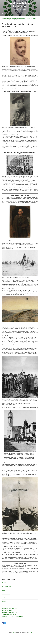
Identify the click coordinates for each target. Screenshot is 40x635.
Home (3, 18)
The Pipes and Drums (6, 594)
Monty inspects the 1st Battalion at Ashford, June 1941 (12, 616)
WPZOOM (30, 632)
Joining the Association (6, 586)
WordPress (14, 632)
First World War (33, 18)
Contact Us (4, 601)
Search (37, 14)
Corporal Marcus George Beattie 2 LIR (9, 608)
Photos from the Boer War (7, 610)
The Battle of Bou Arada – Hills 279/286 (9, 612)
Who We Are (4, 582)
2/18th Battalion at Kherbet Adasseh (9, 614)
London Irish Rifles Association (20, 5)
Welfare (3, 590)
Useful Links (4, 597)
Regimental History (7, 18)
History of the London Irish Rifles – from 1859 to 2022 (21, 18)
